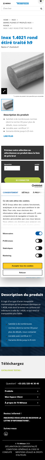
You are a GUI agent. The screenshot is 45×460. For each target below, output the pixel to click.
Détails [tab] (25, 192)
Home (5, 20)
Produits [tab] (9, 391)
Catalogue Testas (10, 370)
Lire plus (8, 136)
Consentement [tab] (10, 192)
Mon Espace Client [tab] (14, 397)
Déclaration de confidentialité (21, 446)
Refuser (22, 272)
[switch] (38, 241)
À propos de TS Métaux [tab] (16, 402)
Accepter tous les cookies (22, 266)
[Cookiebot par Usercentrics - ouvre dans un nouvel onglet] (32, 186)
